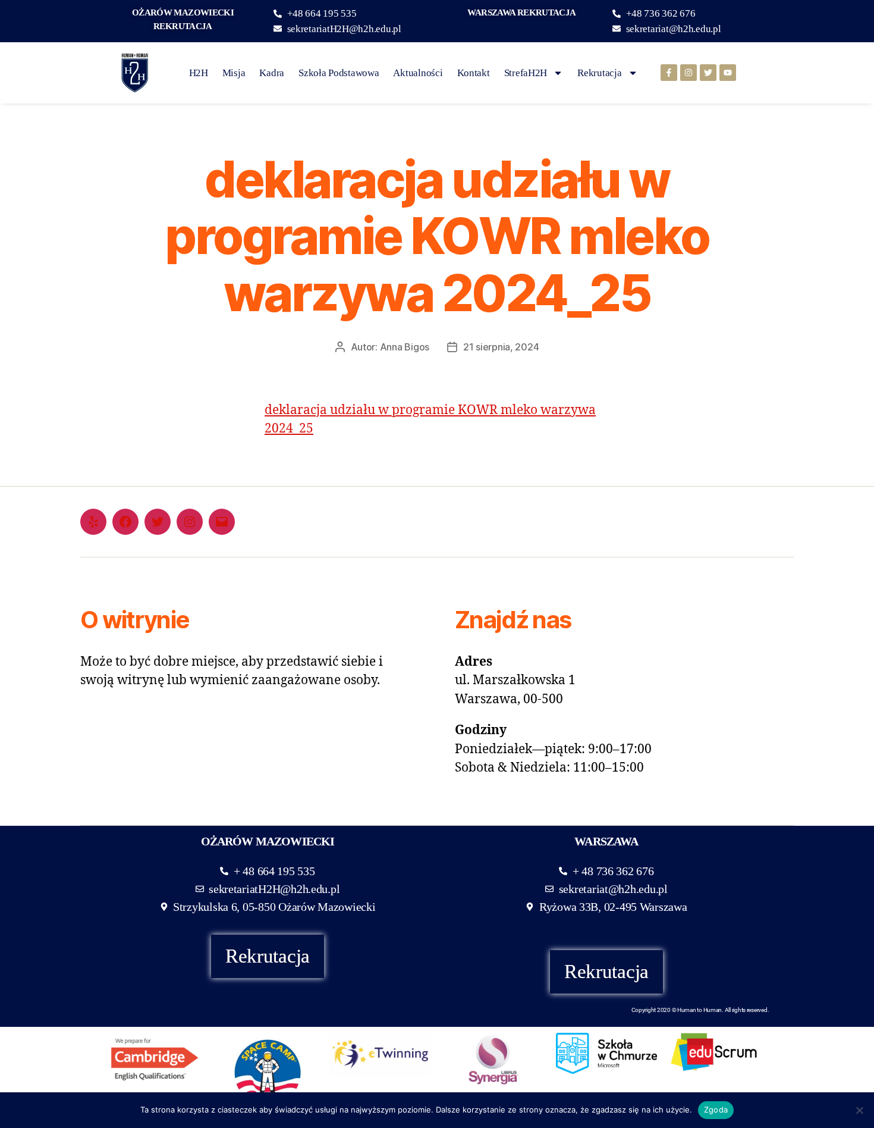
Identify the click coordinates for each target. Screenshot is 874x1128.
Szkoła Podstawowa (338, 73)
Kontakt (473, 73)
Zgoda (716, 1109)
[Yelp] (93, 522)
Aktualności (417, 73)
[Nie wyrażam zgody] (859, 1110)
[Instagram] (688, 72)
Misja (234, 73)
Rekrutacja (599, 73)
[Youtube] (727, 72)
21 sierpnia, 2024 (501, 347)
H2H (198, 73)
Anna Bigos (404, 347)
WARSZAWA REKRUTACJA (521, 12)
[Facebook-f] (669, 72)
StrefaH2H (526, 73)
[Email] (222, 522)
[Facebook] (125, 522)
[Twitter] (708, 72)
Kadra (271, 73)
